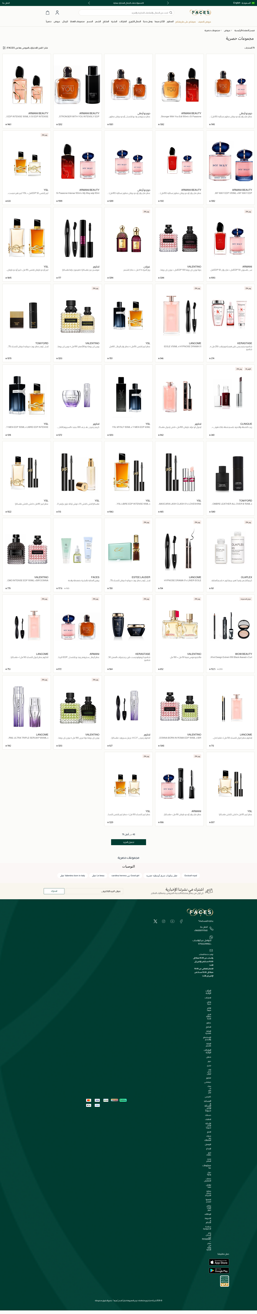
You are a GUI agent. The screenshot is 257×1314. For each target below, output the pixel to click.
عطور (208, 1023)
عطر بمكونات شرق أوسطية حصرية (161, 875)
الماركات (208, 998)
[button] (248, 3)
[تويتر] (155, 921)
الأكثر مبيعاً (209, 1009)
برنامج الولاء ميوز (209, 1208)
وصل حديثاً (209, 1003)
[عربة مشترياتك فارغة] (47, 13)
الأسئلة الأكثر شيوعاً (208, 1125)
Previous (167, 2)
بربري (209, 1065)
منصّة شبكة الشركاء (208, 1193)
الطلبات (208, 1119)
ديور (209, 1061)
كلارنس (208, 1097)
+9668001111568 (200, 930)
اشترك (54, 891)
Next (89, 2)
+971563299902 (204, 944)
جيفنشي (207, 1082)
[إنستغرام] (163, 921)
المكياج (208, 1027)
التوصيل (208, 1144)
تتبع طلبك (208, 1154)
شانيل (208, 1057)
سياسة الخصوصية (207, 1227)
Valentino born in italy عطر (72, 875)
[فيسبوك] (181, 921)
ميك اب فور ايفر (209, 1089)
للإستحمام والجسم (207, 1038)
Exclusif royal (191, 875)
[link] (123, 21)
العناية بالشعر (208, 1044)
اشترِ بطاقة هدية (208, 1016)
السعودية (246, 3)
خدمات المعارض (207, 1179)
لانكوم (208, 1078)
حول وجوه (209, 1173)
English (236, 2)
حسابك (208, 1115)
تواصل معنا (208, 1186)
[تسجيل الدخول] (57, 13)
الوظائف (207, 1214)
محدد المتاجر (208, 1160)
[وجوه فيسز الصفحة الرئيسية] (200, 12)
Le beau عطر (98, 875)
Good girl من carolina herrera (125, 875)
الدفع (209, 1132)
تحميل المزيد (128, 842)
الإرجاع (208, 1148)
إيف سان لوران (209, 1071)
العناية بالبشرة (208, 1032)
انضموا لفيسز (208, 1200)
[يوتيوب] (172, 921)
